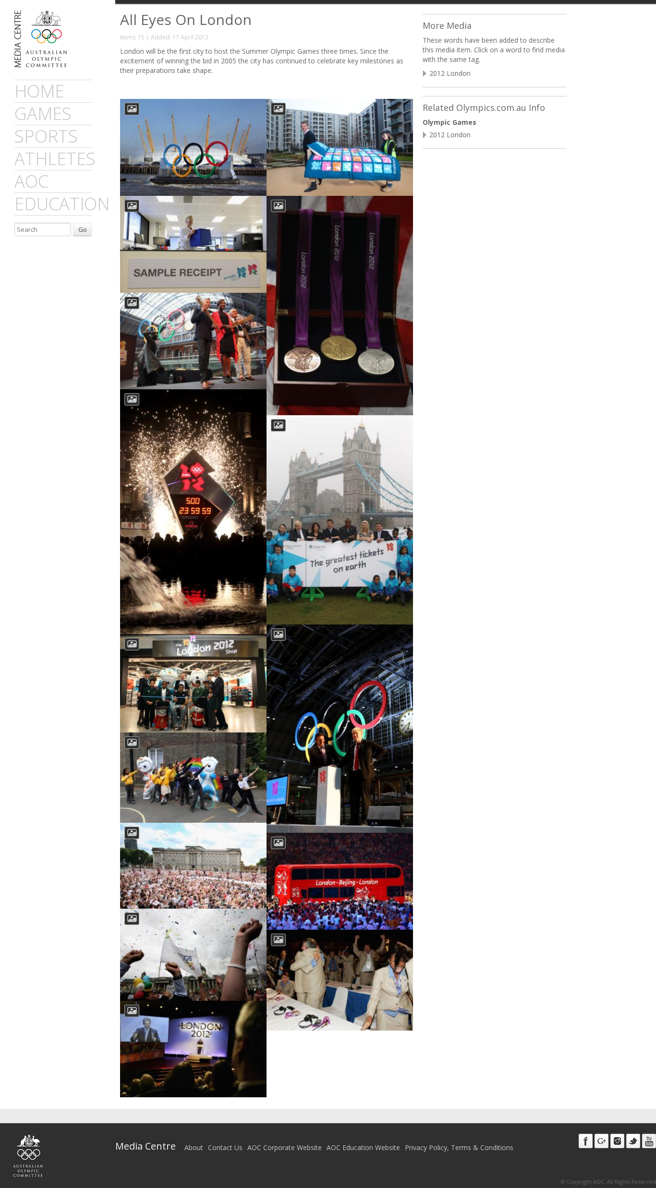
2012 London (450, 73)
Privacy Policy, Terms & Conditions (459, 1147)
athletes (55, 158)
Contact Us (225, 1147)
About (193, 1147)
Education (61, 204)
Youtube (649, 1141)
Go (82, 229)
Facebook (586, 1141)
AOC (31, 181)
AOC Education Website (363, 1147)
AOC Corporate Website (284, 1147)
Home (39, 91)
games (43, 113)
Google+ (601, 1141)
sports (46, 136)
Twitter (633, 1141)
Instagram (617, 1141)
